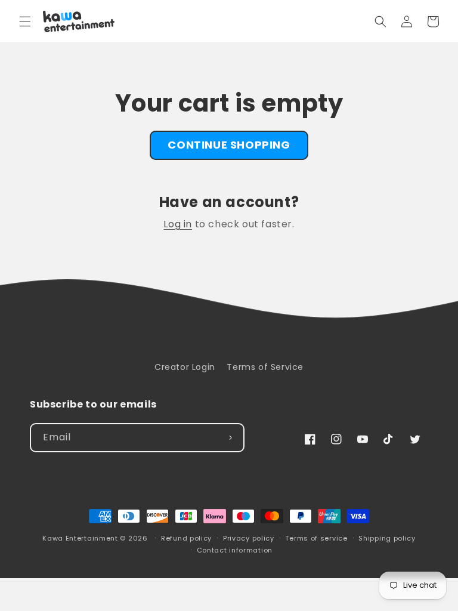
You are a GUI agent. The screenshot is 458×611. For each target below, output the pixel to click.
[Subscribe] (230, 437)
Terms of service (316, 538)
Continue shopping (229, 144)
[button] (25, 21)
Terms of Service (265, 367)
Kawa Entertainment (81, 538)
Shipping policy (387, 538)
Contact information (235, 550)
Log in (177, 224)
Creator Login (184, 367)
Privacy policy (248, 538)
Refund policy (186, 538)
